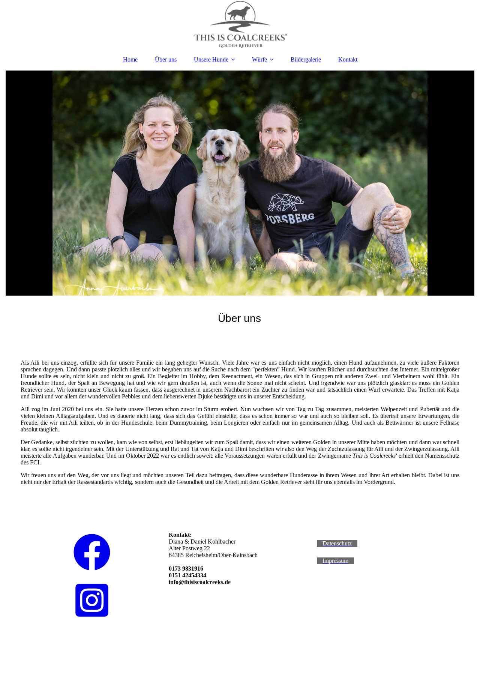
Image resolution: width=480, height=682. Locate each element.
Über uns (166, 59)
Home (130, 59)
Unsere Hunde (211, 59)
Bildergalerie (306, 59)
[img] (240, 24)
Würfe (259, 59)
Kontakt (347, 59)
